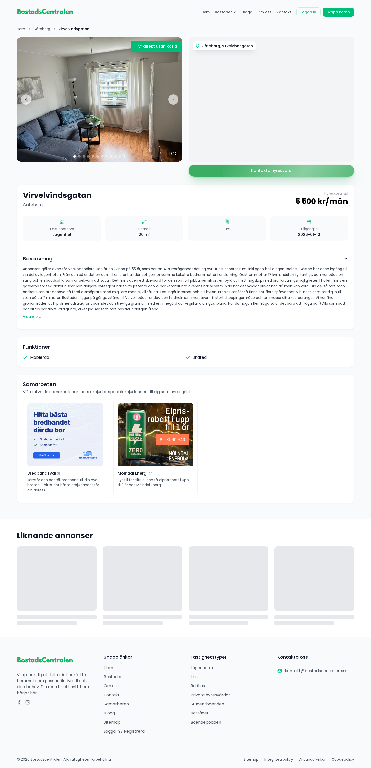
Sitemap (112, 722)
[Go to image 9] (111, 156)
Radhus (198, 686)
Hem (205, 12)
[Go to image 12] (124, 156)
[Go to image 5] (93, 156)
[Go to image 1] (74, 156)
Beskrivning (38, 258)
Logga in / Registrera (124, 731)
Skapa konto (338, 12)
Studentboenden (207, 704)
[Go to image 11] (120, 156)
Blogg (247, 12)
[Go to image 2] (79, 156)
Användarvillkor (312, 759)
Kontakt (284, 12)
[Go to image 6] (97, 156)
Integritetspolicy (278, 759)
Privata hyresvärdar (210, 695)
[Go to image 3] (84, 156)
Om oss (264, 12)
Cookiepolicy (343, 759)
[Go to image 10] (115, 156)
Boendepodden (206, 722)
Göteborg (41, 28)
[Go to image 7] (102, 156)
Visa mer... (32, 316)
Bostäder (223, 12)
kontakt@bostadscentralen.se (315, 671)
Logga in (308, 12)
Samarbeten (116, 704)
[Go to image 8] (106, 156)
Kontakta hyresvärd (271, 170)
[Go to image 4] (88, 156)
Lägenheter (202, 668)
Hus (194, 677)
